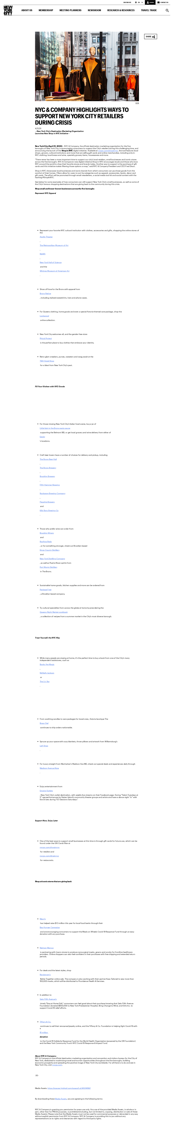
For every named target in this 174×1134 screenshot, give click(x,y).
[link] (108, 151)
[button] (26, 10)
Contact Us (164, 2)
